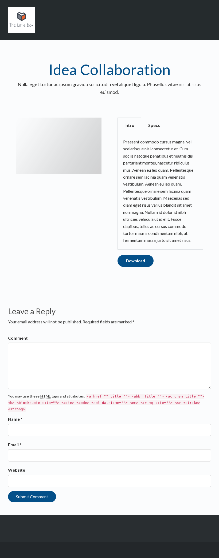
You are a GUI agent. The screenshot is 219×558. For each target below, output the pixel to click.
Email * (14, 444)
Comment (18, 337)
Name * (15, 418)
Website (16, 469)
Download (135, 260)
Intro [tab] (129, 125)
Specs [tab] (154, 125)
